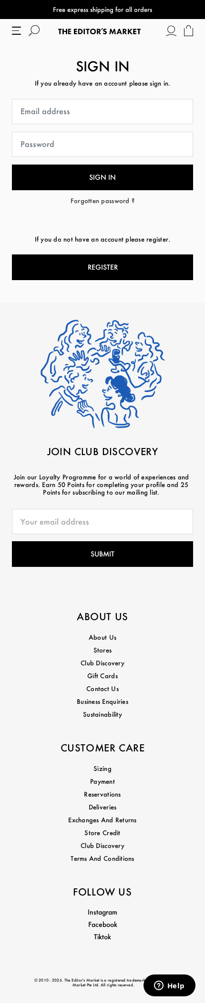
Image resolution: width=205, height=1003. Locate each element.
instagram (102, 911)
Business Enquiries (102, 701)
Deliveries (103, 807)
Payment (102, 781)
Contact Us (102, 688)
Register (103, 267)
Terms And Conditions (102, 858)
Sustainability (102, 714)
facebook (102, 924)
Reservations (102, 794)
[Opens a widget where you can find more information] (169, 986)
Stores (102, 650)
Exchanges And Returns (102, 820)
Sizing (102, 768)
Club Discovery (102, 663)
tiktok (102, 936)
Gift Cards (102, 676)
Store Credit (102, 832)
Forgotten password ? (102, 200)
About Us (102, 637)
